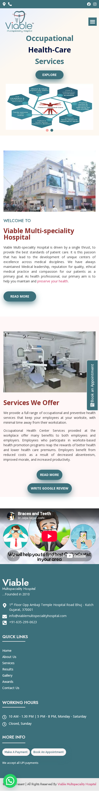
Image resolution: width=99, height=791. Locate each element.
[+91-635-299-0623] (11, 4)
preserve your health (52, 267)
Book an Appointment (92, 383)
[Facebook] (89, 4)
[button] (92, 21)
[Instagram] (95, 4)
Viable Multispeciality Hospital (77, 770)
